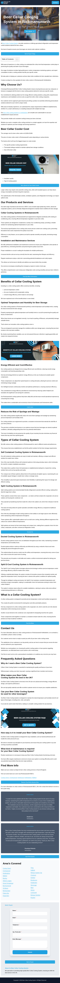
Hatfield (33, 870)
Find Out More (30, 623)
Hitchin (33, 890)
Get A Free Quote (30, 856)
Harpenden (6, 895)
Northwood (21, 777)
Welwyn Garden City (36, 872)
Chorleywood (13, 777)
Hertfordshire (28, 777)
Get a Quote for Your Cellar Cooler (30, 185)
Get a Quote (29, 31)
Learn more (30, 407)
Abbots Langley (7, 881)
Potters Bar (6, 893)
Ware (32, 887)
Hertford (33, 877)
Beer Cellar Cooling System (10, 43)
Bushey (5, 878)
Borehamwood (7, 885)
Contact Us (30, 532)
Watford (34, 777)
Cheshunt (33, 875)
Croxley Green (5, 777)
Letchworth (34, 892)
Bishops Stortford (35, 895)
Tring (32, 867)
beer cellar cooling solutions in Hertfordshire (15, 112)
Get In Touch (30, 962)
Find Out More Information (30, 276)
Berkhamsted (6, 890)
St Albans (5, 888)
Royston (33, 897)
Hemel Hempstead (8, 883)
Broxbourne (34, 880)
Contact (55, 2)
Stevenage (34, 885)
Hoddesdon (34, 882)
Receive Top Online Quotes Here (30, 782)
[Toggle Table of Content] (16, 59)
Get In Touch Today (30, 53)
